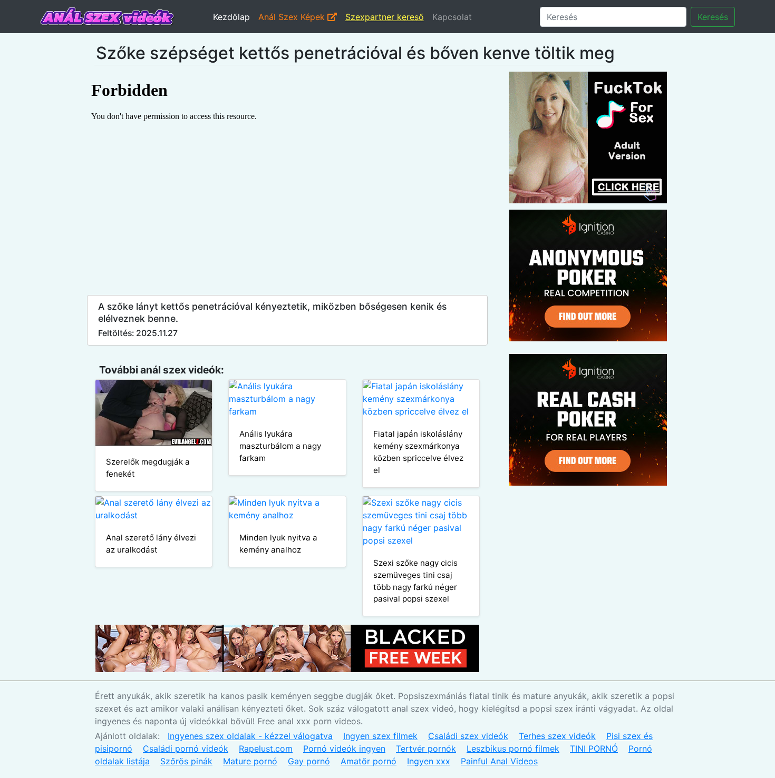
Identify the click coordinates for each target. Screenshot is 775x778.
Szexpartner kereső (384, 17)
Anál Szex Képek (292, 17)
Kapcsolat (452, 17)
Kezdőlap (231, 17)
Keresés (713, 17)
